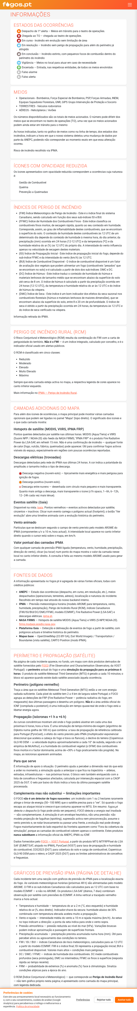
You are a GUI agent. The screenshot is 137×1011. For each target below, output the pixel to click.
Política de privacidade (27, 1006)
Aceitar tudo (124, 999)
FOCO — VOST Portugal (55, 841)
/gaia (40, 507)
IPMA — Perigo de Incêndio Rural (57, 392)
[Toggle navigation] (129, 5)
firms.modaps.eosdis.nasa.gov (37, 624)
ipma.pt (47, 616)
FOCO (45, 665)
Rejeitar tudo (104, 999)
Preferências (83, 999)
